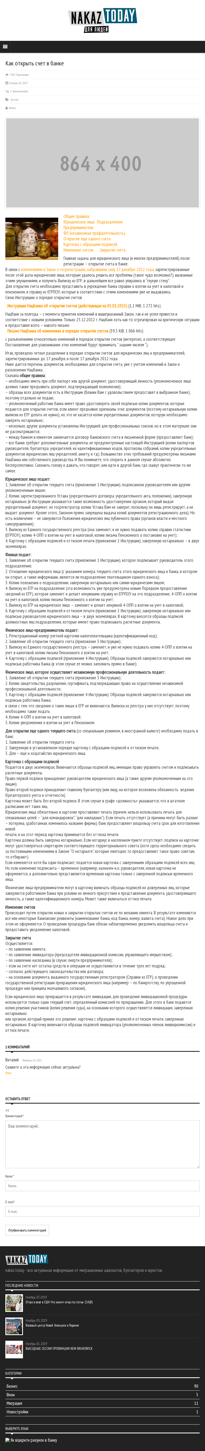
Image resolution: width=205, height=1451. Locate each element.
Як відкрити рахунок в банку (34, 1440)
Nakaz (12, 108)
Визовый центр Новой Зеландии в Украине (52, 1325)
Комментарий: (14, 1116)
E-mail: (10, 1202)
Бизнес (15, 99)
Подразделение (110, 222)
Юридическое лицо (79, 222)
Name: (9, 1176)
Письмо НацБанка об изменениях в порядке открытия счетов (57, 331)
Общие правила (76, 216)
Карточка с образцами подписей (90, 244)
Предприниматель (78, 227)
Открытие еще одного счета (87, 239)
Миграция (102, 1403)
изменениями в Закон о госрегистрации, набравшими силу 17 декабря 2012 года (87, 269)
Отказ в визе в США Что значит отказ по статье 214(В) (59, 1302)
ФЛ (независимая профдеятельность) (94, 233)
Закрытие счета (112, 250)
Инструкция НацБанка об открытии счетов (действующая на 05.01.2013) (67, 306)
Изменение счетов (78, 250)
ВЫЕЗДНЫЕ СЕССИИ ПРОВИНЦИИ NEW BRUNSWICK (59, 1348)
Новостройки (102, 1412)
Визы (102, 1395)
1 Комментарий (19, 91)
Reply (8, 1073)
